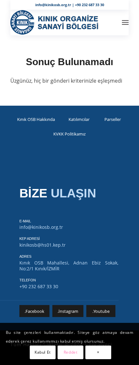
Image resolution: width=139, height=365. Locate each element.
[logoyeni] (57, 22)
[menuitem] (125, 22)
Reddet (71, 352)
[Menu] (125, 22)
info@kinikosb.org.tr (53, 4)
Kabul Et (43, 352)
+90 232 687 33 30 (89, 4)
